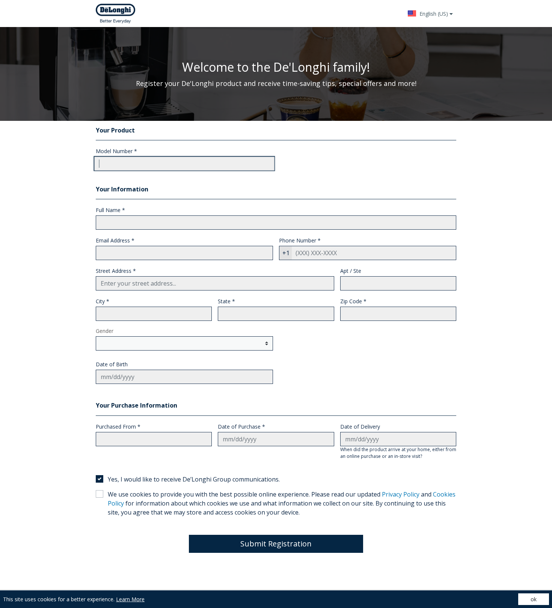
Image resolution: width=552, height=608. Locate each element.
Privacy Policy (400, 494)
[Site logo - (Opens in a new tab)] (115, 13)
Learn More (130, 599)
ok (534, 599)
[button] (430, 13)
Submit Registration (276, 544)
